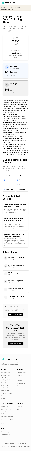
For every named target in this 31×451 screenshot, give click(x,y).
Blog (18, 409)
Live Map (3, 382)
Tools (11, 7)
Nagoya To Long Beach (7, 9)
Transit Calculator (17, 314)
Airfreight (19, 380)
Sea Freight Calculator (7, 419)
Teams (19, 386)
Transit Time (18, 7)
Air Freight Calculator (7, 416)
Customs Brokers (21, 383)
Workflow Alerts (5, 388)
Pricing (3, 398)
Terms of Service (5, 434)
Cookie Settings (25, 446)
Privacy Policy (5, 432)
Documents (4, 396)
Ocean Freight (21, 378)
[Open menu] (28, 2)
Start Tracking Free (15, 343)
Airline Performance (6, 409)
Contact (19, 412)
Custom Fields (5, 385)
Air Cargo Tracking (6, 380)
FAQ (18, 414)
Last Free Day (5, 390)
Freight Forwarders (22, 372)
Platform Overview (6, 372)
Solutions (19, 406)
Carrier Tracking (5, 406)
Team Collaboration (6, 393)
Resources (4, 7)
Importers (19, 375)
